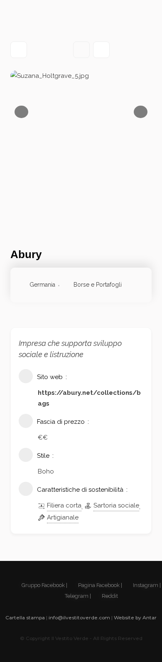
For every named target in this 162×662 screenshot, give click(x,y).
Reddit (109, 596)
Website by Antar (135, 617)
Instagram (145, 585)
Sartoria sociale (116, 505)
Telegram (76, 596)
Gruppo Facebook (42, 585)
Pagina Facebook (98, 585)
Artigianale (63, 517)
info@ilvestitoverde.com (79, 617)
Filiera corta (64, 505)
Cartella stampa (25, 617)
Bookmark (81, 49)
